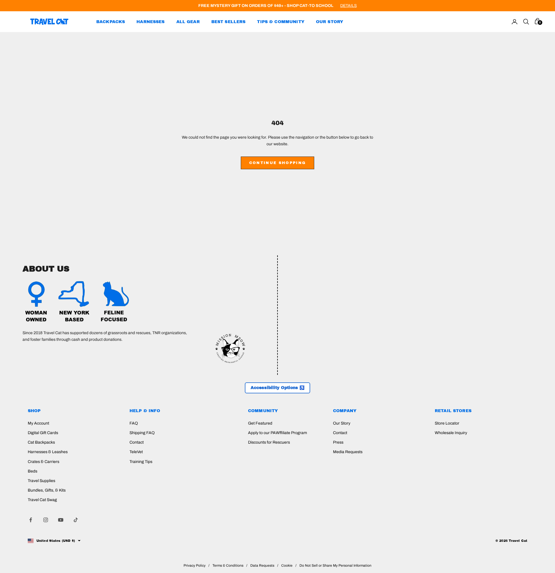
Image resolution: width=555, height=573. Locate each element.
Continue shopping (277, 163)
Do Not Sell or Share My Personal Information (335, 565)
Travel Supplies (41, 481)
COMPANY (344, 410)
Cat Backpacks (41, 442)
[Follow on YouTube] (61, 520)
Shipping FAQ (142, 433)
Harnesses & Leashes (48, 452)
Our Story (341, 423)
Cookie (287, 565)
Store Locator (447, 423)
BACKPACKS (110, 21)
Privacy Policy (195, 565)
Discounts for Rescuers (269, 442)
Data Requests (262, 565)
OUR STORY (329, 21)
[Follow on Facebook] (31, 520)
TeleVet (136, 452)
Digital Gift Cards (43, 433)
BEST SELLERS (228, 21)
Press (338, 442)
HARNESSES (150, 21)
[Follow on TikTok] (76, 520)
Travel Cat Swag (42, 500)
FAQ (134, 423)
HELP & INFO (145, 410)
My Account (38, 423)
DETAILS (348, 5)
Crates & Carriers (43, 461)
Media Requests (347, 452)
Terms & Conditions (227, 565)
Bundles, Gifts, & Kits (47, 490)
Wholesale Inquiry (451, 433)
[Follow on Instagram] (46, 520)
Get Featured (260, 423)
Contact (137, 442)
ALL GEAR (188, 21)
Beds (32, 471)
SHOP (34, 410)
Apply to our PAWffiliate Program (277, 433)
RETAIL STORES (453, 410)
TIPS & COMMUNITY (280, 21)
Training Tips (141, 461)
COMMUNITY (263, 410)
